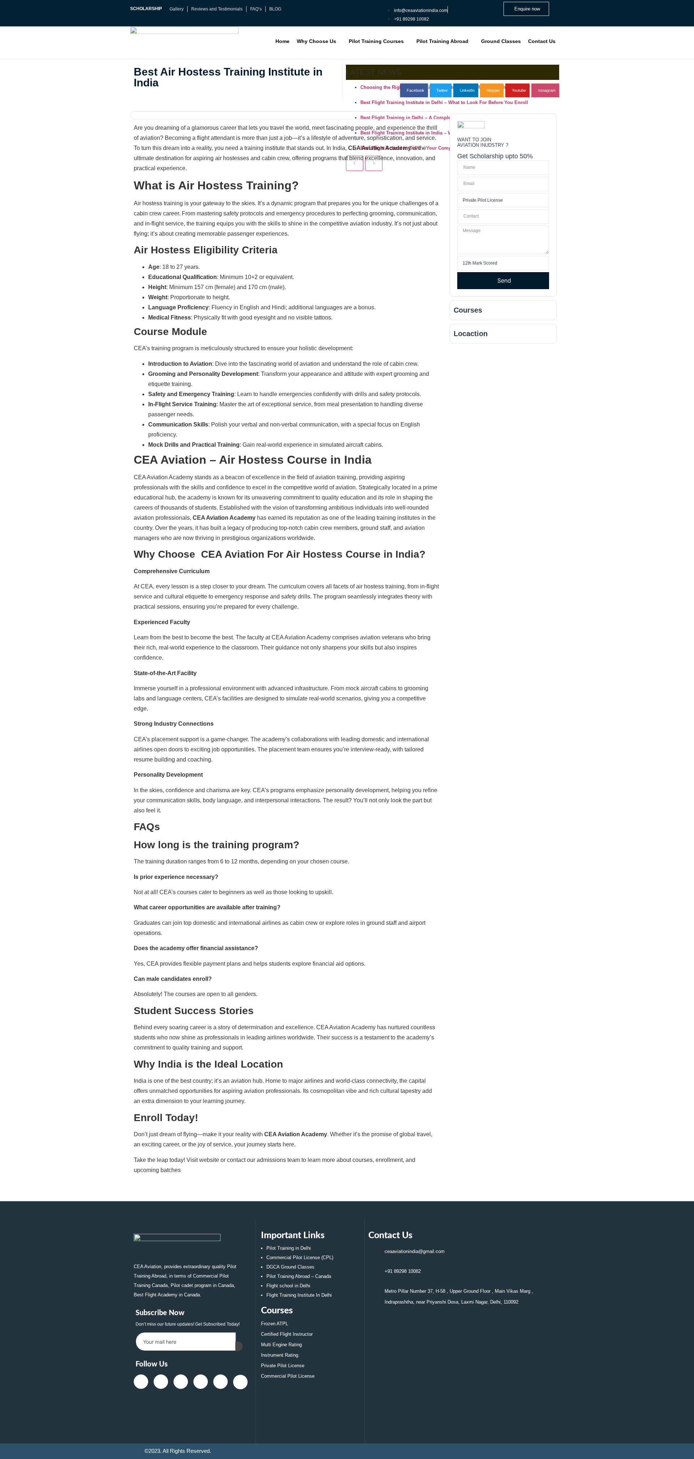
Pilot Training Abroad (442, 41)
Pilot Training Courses (376, 41)
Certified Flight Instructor (287, 1334)
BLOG (275, 9)
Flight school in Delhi (288, 1285)
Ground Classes (501, 41)
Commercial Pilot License (287, 1376)
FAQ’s (256, 9)
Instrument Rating (279, 1355)
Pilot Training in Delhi (288, 1248)
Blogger (492, 90)
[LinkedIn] (181, 1381)
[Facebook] (141, 1381)
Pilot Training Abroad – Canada (298, 1276)
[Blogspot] (240, 1382)
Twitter (441, 90)
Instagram (546, 90)
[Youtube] (200, 1381)
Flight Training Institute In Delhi (299, 1295)
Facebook (415, 90)
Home (282, 41)
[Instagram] (220, 1381)
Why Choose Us (316, 41)
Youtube (518, 90)
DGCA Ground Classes (290, 1267)
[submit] (239, 1346)
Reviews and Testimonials (217, 9)
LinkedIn (467, 90)
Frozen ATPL (274, 1323)
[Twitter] (161, 1381)
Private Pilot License (282, 1365)
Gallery (177, 9)
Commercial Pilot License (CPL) (299, 1257)
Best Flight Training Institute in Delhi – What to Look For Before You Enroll (444, 102)
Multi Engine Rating (281, 1344)
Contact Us (542, 41)
